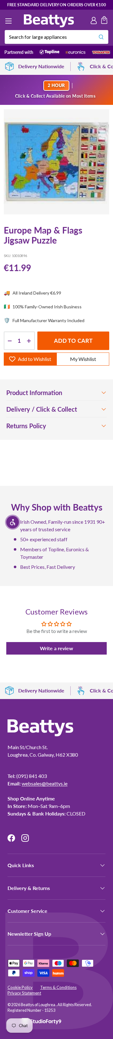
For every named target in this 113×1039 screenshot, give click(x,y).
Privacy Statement (24, 992)
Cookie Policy (20, 987)
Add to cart (73, 340)
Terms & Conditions (58, 987)
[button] (104, 21)
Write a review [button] (56, 648)
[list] (56, 161)
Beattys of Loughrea (38, 1004)
